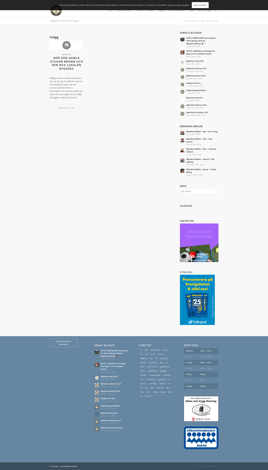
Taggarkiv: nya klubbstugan (64, 20)
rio (169, 383)
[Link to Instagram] (204, 466)
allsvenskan (155, 350)
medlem (143, 375)
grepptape (164, 358)
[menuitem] (111, 10)
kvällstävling (152, 371)
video (170, 392)
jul (166, 362)
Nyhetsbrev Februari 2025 (196, 68)
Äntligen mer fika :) (193, 83)
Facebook (186, 205)
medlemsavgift (155, 375)
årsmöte (148, 396)
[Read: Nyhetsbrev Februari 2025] (182, 69)
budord (160, 354)
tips (148, 392)
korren (142, 371)
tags (167, 388)
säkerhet (160, 388)
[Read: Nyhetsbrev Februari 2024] (182, 106)
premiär (143, 383)
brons (153, 354)
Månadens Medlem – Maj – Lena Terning (202, 131)
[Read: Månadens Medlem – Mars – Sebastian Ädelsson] (182, 150)
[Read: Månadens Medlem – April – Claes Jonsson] (182, 140)
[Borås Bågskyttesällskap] (63, 10)
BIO (146, 354)
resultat (162, 383)
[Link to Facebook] (200, 466)
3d (141, 350)
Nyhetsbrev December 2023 (197, 112)
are (141, 354)
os (170, 379)
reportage (153, 383)
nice (141, 379)
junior (142, 367)
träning (155, 392)
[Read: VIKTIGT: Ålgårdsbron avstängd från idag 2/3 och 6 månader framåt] (182, 52)
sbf (141, 388)
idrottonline (153, 362)
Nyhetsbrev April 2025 (195, 61)
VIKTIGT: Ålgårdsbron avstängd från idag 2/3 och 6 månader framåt (113, 366)
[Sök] (215, 10)
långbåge (163, 371)
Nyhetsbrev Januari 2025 (195, 76)
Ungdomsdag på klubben (196, 90)
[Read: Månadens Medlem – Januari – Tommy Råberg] (182, 170)
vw (141, 396)
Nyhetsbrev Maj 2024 (194, 98)
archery (165, 350)
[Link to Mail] (212, 466)
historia (143, 362)
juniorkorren (152, 367)
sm (146, 388)
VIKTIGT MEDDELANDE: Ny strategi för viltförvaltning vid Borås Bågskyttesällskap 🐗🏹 (201, 41)
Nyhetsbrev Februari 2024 (196, 105)
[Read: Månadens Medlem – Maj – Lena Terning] (182, 132)
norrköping (150, 379)
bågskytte (143, 358)
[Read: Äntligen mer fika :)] (182, 84)
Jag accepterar (200, 5)
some (152, 388)
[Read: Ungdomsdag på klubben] (182, 91)
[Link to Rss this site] (216, 466)
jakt (161, 362)
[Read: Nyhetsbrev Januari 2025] (182, 77)
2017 (146, 350)
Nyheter (66, 54)
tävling (162, 392)
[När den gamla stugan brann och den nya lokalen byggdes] (67, 45)
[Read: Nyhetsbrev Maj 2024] (182, 99)
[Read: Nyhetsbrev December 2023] (182, 113)
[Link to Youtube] (208, 466)
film (151, 358)
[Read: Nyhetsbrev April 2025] (182, 62)
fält (156, 358)
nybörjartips (161, 379)
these (142, 392)
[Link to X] (195, 466)
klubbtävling (164, 367)
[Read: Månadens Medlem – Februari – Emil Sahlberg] (182, 160)
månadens (167, 375)
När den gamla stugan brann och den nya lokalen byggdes (66, 63)
